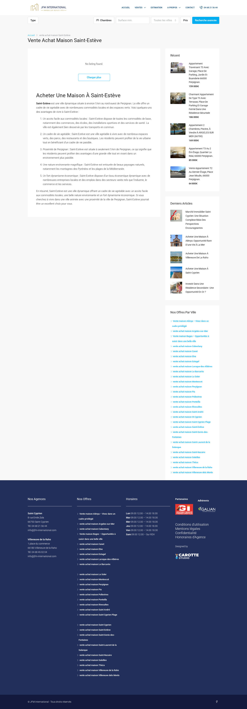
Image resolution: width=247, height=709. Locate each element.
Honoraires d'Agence (190, 537)
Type (33, 20)
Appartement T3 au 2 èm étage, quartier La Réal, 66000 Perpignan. (201, 152)
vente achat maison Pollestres (187, 396)
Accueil (126, 7)
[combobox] (165, 20)
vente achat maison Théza (185, 462)
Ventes (138, 7)
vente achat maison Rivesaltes (187, 407)
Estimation (156, 7)
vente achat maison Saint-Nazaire (189, 452)
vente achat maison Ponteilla (186, 402)
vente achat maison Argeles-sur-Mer (190, 331)
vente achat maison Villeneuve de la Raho (192, 467)
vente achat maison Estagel (186, 361)
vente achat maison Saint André (188, 412)
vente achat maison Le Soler (186, 376)
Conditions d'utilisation (192, 524)
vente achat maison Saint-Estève (188, 427)
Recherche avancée (206, 20)
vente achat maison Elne (184, 356)
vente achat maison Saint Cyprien (95, 625)
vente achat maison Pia (184, 391)
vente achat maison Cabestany (187, 346)
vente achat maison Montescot (187, 381)
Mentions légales (187, 529)
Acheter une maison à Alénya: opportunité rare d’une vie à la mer (199, 240)
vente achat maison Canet (185, 351)
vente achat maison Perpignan (187, 386)
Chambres (105, 20)
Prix (185, 20)
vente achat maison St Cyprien (187, 417)
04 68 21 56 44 (210, 7)
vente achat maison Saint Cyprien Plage (192, 422)
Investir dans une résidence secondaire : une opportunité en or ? (200, 287)
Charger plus (94, 77)
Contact (190, 7)
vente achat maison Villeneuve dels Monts (193, 472)
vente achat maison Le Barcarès (188, 371)
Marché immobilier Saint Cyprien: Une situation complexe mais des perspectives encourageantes (198, 219)
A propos (172, 7)
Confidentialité (185, 533)
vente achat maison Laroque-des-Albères (192, 366)
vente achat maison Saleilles (186, 457)
